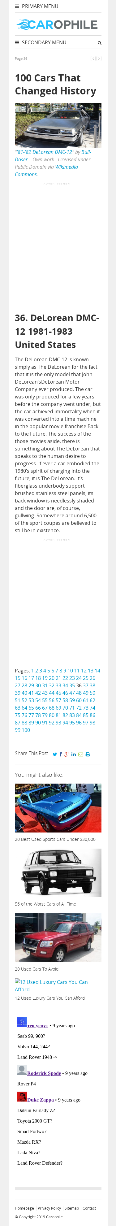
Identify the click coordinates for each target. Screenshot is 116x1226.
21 (58, 678)
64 (24, 707)
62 (92, 700)
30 (38, 685)
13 (90, 670)
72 (79, 707)
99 (17, 730)
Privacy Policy (49, 1208)
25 (85, 678)
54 (38, 700)
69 (58, 707)
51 (17, 700)
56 (51, 700)
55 (45, 700)
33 (58, 685)
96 (79, 722)
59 (72, 700)
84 (79, 715)
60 (79, 700)
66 (38, 707)
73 (85, 707)
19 (45, 678)
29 (31, 685)
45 (58, 692)
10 (70, 670)
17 (31, 678)
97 (85, 722)
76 (24, 715)
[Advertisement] (58, 248)
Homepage (24, 1208)
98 (92, 722)
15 (17, 678)
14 (97, 670)
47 (72, 692)
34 (65, 685)
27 (17, 685)
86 (92, 715)
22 (65, 678)
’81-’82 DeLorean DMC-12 (44, 152)
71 (72, 707)
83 (72, 715)
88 (24, 722)
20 (51, 678)
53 (31, 700)
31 (45, 685)
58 (65, 700)
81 (58, 715)
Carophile (54, 1216)
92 (51, 722)
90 (38, 722)
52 (24, 700)
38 (92, 685)
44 (51, 692)
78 (38, 715)
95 (72, 722)
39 (17, 692)
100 (26, 730)
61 (85, 700)
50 (92, 692)
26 (92, 678)
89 (31, 722)
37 (85, 685)
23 (72, 678)
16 (24, 678)
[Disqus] (58, 1092)
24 (79, 678)
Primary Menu (39, 6)
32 (51, 685)
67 (45, 707)
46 (65, 692)
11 (77, 670)
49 (85, 692)
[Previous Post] (93, 58)
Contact (89, 1208)
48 (79, 692)
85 (85, 715)
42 (38, 692)
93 (58, 722)
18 (38, 678)
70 (65, 707)
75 (17, 715)
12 (84, 670)
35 (72, 685)
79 (45, 715)
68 (51, 707)
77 (31, 715)
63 (17, 707)
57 (58, 700)
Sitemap (72, 1208)
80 (51, 715)
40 (24, 692)
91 (45, 722)
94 (65, 722)
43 (45, 692)
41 (31, 692)
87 (17, 722)
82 (65, 715)
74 (92, 707)
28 (24, 685)
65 (31, 707)
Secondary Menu (44, 42)
